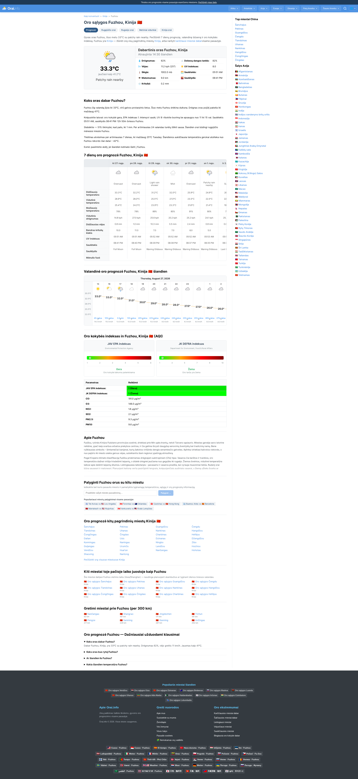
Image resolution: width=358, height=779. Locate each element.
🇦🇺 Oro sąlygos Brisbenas (191, 690)
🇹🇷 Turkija (240, 263)
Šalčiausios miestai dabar (225, 718)
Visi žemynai (162, 726)
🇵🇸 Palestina (241, 220)
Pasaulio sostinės (165, 735)
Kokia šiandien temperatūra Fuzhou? (106, 664)
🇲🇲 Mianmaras (242, 200)
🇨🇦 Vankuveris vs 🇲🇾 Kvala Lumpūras (135, 508)
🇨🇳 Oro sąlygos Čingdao (133, 595)
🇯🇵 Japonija (241, 134)
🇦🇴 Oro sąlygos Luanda (242, 690)
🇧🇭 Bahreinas (242, 83)
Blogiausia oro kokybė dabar (227, 735)
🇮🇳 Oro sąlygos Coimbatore (233, 695)
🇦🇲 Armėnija (241, 75)
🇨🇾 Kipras (240, 165)
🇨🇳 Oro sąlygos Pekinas (132, 582)
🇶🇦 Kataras (241, 157)
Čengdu (196, 526)
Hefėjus (196, 534)
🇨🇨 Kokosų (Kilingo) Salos (249, 173)
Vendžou (88, 550)
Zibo (194, 542)
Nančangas (162, 550)
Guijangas (89, 546)
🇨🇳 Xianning (162, 621)
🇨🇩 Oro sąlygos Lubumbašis (179, 700)
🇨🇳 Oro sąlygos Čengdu (204, 582)
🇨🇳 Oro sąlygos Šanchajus (97, 582)
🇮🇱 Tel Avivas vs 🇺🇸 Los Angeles (100, 504)
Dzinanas (160, 538)
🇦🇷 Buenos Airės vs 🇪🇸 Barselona (198, 504)
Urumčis (124, 546)
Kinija (105, 16)
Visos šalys (162, 731)
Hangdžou (197, 530)
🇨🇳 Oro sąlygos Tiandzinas (98, 589)
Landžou (160, 546)
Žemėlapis (161, 722)
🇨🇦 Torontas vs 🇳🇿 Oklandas (133, 504)
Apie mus (161, 713)
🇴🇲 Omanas (241, 212)
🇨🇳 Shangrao (126, 615)
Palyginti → (166, 493)
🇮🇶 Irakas (240, 122)
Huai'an (124, 550)
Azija (264, 8)
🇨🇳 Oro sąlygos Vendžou (116, 690)
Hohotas (196, 550)
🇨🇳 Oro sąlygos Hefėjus (204, 595)
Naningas (125, 542)
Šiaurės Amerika (331, 8)
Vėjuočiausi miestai (223, 726)
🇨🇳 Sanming (126, 621)
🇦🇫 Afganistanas (244, 71)
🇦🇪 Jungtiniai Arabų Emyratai (250, 145)
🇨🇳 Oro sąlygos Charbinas (169, 595)
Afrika (234, 8)
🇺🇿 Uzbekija (241, 271)
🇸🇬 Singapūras (243, 239)
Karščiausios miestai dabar (226, 713)
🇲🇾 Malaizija (241, 192)
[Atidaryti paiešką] (345, 8)
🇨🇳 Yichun (197, 615)
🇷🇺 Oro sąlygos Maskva (217, 690)
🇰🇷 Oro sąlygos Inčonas (206, 695)
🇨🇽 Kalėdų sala (243, 149)
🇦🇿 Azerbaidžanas (244, 79)
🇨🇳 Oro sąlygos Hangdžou (206, 589)
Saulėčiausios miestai (224, 731)
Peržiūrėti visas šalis (207, 2)
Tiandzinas (89, 530)
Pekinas (124, 526)
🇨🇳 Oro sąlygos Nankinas (169, 589)
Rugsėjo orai (127, 30)
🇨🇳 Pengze (89, 621)
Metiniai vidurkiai (147, 30)
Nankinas (160, 530)
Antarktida (249, 8)
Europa (277, 8)
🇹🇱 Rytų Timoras (244, 228)
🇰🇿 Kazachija (242, 161)
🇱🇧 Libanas (241, 185)
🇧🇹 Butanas (241, 95)
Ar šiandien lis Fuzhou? (99, 658)
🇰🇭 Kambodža (242, 153)
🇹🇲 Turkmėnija (242, 267)
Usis (122, 538)
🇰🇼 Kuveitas (241, 177)
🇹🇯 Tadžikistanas (244, 251)
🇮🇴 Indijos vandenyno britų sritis (252, 114)
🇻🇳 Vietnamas (242, 275)
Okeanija (292, 8)
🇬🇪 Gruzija (240, 102)
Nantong (124, 554)
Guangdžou (162, 526)
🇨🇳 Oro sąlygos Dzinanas (164, 690)
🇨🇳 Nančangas (91, 615)
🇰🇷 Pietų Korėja (243, 224)
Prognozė (91, 30)
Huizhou (196, 546)
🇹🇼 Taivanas (241, 259)
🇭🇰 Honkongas (243, 106)
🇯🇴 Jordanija (241, 142)
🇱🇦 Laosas (240, 181)
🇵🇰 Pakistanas (242, 216)
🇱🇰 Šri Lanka (241, 247)
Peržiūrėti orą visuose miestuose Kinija (104, 559)
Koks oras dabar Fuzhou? (100, 641)
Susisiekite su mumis (166, 718)
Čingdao (124, 534)
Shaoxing (89, 554)
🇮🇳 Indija (239, 110)
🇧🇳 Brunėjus (241, 91)
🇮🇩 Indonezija (242, 118)
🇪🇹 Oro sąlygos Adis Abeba (149, 695)
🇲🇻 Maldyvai (241, 196)
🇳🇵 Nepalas (241, 208)
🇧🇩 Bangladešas (243, 87)
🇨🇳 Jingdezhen (163, 615)
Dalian (87, 538)
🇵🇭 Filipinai (241, 98)
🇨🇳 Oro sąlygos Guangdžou (170, 582)
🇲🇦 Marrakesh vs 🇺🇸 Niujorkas (99, 508)
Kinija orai (167, 30)
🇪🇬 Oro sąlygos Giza (140, 690)
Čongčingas (90, 534)
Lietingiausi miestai (222, 722)
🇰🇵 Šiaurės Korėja (244, 235)
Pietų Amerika (310, 8)
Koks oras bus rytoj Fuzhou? (102, 652)
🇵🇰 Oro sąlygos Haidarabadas (178, 695)
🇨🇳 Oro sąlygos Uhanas (132, 589)
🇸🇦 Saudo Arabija (244, 232)
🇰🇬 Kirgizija (241, 169)
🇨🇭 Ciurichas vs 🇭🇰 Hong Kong (164, 504)
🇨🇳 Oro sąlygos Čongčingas (98, 595)
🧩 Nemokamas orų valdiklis (170, 740)
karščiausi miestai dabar (189, 41)
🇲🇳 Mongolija (242, 204)
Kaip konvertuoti (91, 16)
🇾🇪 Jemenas (241, 138)
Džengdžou (198, 538)
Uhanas (124, 530)
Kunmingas (89, 542)
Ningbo (159, 542)
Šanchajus (89, 526)
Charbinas (161, 534)
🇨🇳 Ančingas (198, 621)
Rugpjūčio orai (108, 30)
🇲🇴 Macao (240, 188)
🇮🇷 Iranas (240, 126)
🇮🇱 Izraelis (240, 130)
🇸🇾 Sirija (239, 243)
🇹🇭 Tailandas (242, 255)
